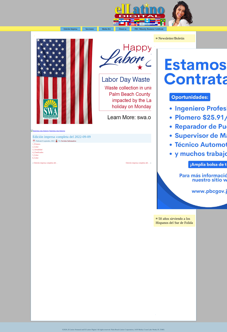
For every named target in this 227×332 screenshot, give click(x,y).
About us (122, 29)
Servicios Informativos (68, 141)
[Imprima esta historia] (40, 131)
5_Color (35, 155)
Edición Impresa (70, 29)
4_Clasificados (37, 152)
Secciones (90, 29)
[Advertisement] (174, 268)
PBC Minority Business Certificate (149, 29)
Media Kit (106, 29)
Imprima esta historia (57, 131)
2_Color (35, 147)
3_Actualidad (37, 150)
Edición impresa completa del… (46, 163)
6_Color (35, 158)
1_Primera (36, 144)
